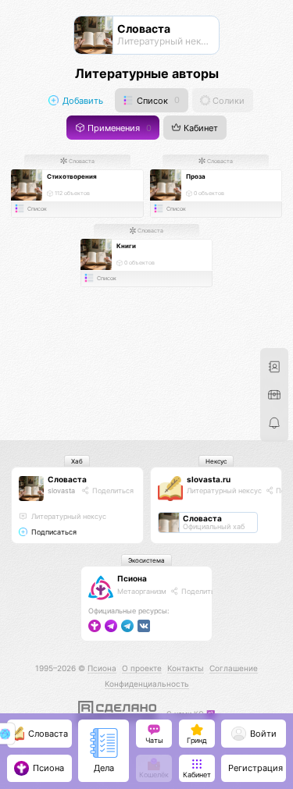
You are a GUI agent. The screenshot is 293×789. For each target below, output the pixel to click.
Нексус (216, 461)
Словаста (81, 161)
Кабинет (199, 128)
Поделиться (112, 490)
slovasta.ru (208, 479)
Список (157, 100)
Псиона (132, 578)
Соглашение (233, 668)
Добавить (81, 100)
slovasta (61, 490)
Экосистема (146, 560)
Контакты (185, 668)
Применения (118, 128)
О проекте (142, 668)
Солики (227, 100)
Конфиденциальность (147, 683)
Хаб (77, 461)
